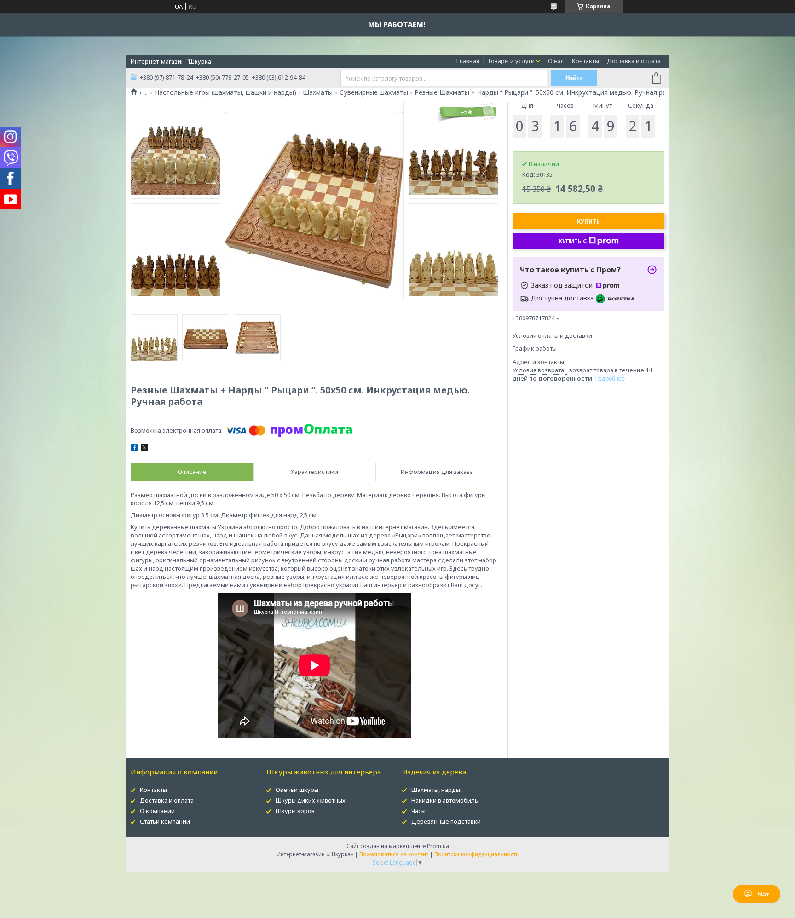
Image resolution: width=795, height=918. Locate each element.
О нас (556, 61)
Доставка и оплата (634, 61)
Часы (418, 811)
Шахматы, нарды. (436, 789)
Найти (574, 78)
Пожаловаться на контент (393, 854)
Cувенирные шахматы (374, 92)
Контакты (585, 61)
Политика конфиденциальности (476, 854)
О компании (157, 811)
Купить (588, 221)
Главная (467, 61)
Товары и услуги (511, 61)
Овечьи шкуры (297, 789)
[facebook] (134, 449)
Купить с (573, 241)
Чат (763, 894)
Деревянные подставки (446, 821)
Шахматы (318, 92)
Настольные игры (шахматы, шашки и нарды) (225, 92)
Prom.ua (438, 846)
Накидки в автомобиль (444, 800)
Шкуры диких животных (311, 800)
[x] (144, 449)
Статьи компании (165, 821)
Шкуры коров (295, 811)
